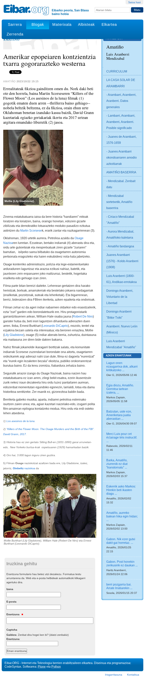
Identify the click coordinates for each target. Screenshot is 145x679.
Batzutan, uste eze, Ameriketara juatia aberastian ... (119, 415)
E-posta (11, 601)
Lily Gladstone (13, 334)
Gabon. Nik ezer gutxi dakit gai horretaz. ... (120, 540)
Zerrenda (15, 34)
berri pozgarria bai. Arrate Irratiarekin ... (119, 586)
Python (56, 666)
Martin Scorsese (31, 230)
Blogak (38, 24)
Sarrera (15, 24)
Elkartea (109, 24)
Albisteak (86, 24)
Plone (42, 666)
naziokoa (24, 468)
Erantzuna (13, 614)
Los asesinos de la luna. (20, 421)
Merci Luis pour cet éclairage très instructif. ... (121, 437)
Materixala (62, 24)
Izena (9, 589)
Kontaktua (133, 674)
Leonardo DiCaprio (55, 325)
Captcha (11, 629)
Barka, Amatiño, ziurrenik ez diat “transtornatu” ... (116, 463)
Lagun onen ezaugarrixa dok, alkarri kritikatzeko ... (122, 366)
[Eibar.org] (26, 9)
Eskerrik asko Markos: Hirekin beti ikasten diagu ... (121, 490)
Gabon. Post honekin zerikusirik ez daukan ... (122, 563)
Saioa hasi (134, 2)
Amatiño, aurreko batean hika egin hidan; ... (122, 516)
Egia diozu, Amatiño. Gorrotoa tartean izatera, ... (120, 389)
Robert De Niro (83, 316)
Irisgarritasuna (113, 674)
